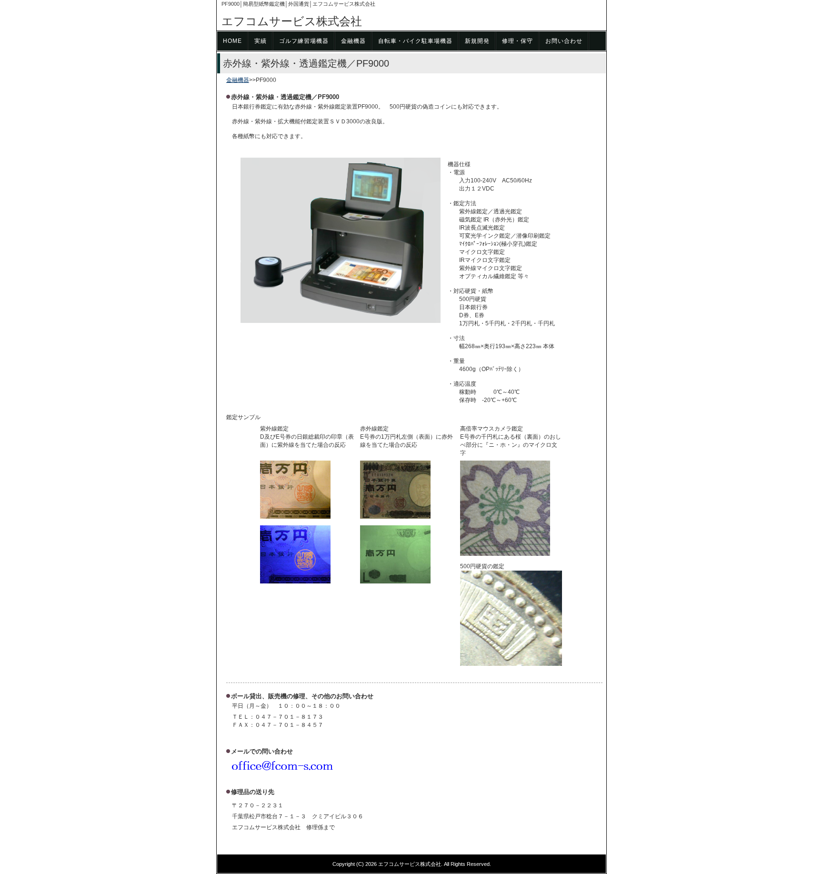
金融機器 (353, 41)
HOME (232, 41)
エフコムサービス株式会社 (291, 21)
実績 (260, 41)
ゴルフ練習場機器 (304, 41)
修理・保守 (517, 41)
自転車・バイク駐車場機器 (415, 41)
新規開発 (477, 41)
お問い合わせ (563, 41)
